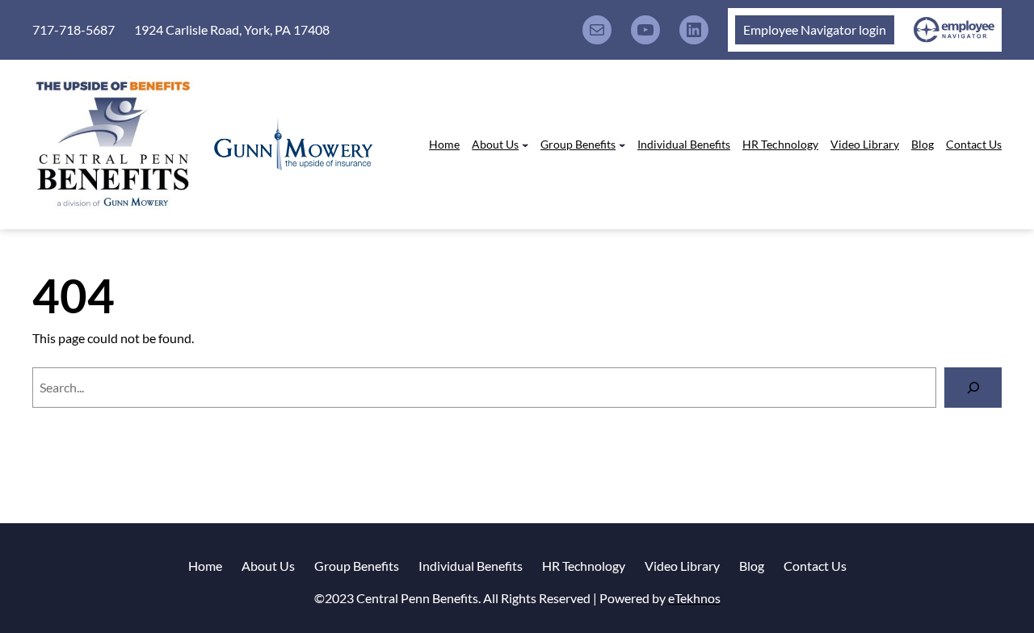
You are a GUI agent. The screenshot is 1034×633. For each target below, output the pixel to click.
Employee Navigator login (814, 29)
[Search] (973, 387)
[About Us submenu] (525, 144)
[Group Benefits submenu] (622, 144)
